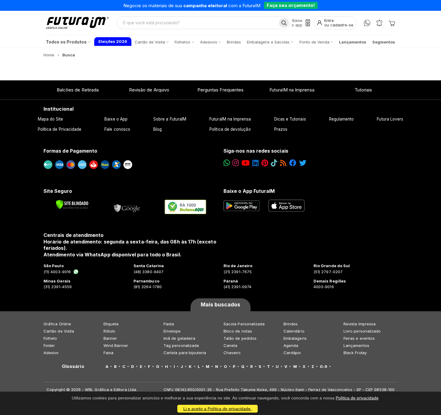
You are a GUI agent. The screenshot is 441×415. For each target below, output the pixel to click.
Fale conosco (117, 129)
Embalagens (295, 338)
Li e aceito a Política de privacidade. (217, 408)
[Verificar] (72, 204)
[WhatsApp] (367, 23)
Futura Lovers (390, 119)
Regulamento (341, 119)
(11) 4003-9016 (57, 271)
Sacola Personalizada (244, 323)
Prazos (280, 129)
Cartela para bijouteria (185, 352)
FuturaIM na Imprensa (291, 90)
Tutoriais (363, 90)
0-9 (323, 366)
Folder (49, 345)
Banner (110, 338)
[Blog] (283, 163)
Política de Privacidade (60, 129)
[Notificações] (379, 23)
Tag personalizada (181, 345)
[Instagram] (235, 163)
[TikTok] (274, 163)
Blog (157, 129)
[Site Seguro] (127, 207)
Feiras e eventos (359, 338)
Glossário (73, 366)
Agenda (291, 345)
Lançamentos (356, 345)
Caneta (230, 345)
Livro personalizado (362, 331)
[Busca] (284, 23)
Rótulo (109, 331)
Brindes (291, 323)
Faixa (108, 352)
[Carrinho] (392, 22)
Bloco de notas (238, 331)
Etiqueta (111, 323)
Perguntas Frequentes (220, 90)
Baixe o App (116, 119)
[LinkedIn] (255, 163)
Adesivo (51, 352)
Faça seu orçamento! (291, 5)
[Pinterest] (264, 163)
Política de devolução (229, 129)
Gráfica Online (57, 323)
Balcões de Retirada (78, 90)
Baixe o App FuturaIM (249, 191)
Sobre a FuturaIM (169, 119)
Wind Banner (116, 345)
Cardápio (292, 352)
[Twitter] (302, 163)
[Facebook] (292, 163)
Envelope (172, 331)
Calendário (294, 331)
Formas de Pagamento (70, 151)
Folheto (50, 338)
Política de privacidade (357, 398)
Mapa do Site (50, 119)
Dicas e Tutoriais (290, 119)
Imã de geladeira (179, 338)
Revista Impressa (360, 323)
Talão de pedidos (240, 338)
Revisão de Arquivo (149, 90)
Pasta (169, 323)
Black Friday (355, 352)
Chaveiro (232, 352)
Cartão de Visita (59, 331)
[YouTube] (246, 163)
